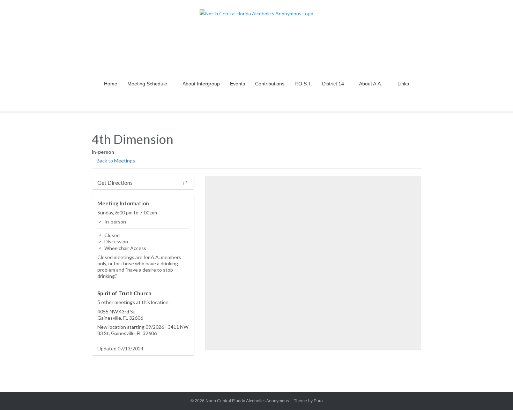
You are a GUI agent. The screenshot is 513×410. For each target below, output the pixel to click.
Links (403, 83)
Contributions (269, 83)
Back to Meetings (115, 161)
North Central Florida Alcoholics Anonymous (247, 400)
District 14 (333, 83)
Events (237, 83)
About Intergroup (201, 83)
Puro (318, 400)
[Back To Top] (495, 392)
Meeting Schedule (147, 83)
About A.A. (370, 83)
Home (110, 83)
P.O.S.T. (303, 83)
